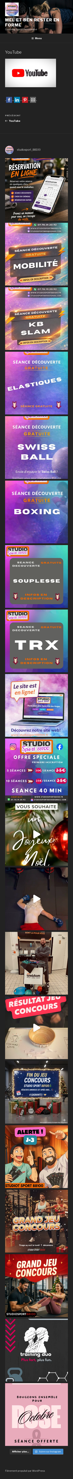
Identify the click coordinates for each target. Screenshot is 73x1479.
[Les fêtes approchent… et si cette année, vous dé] (36, 1350)
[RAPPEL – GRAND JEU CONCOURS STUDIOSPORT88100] (36, 1221)
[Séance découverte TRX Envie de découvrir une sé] (36, 641)
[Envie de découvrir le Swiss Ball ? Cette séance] (36, 447)
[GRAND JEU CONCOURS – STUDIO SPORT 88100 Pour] (36, 1285)
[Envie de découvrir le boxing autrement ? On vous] (36, 512)
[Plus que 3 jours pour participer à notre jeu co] (36, 1156)
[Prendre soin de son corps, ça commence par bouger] (36, 254)
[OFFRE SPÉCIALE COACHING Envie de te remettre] (36, 769)
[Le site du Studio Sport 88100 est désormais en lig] (36, 705)
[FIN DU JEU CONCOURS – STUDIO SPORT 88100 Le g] (36, 1092)
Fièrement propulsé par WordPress (25, 1470)
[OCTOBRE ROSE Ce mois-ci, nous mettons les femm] (36, 1414)
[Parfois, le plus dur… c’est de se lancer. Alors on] (36, 189)
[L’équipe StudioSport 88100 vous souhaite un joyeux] (36, 834)
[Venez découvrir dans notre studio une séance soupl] (36, 576)
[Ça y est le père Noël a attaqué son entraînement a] (36, 898)
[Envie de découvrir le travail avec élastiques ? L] (36, 383)
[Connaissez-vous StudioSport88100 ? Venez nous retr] (36, 963)
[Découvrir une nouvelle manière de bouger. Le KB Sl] (36, 318)
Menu (38, 38)
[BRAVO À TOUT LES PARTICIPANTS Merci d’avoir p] (36, 1027)
